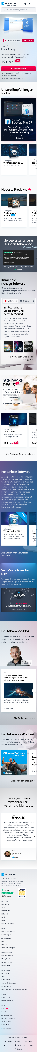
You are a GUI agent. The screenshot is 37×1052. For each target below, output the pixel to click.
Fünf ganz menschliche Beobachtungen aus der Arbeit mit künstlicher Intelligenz (16, 677)
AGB (2, 977)
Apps (3, 920)
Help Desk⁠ (4, 997)
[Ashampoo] (9, 874)
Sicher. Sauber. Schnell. (11, 166)
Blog (18, 1041)
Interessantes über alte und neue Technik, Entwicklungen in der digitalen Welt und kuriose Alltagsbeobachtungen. (17, 639)
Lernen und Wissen (7, 924)
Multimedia (5, 904)
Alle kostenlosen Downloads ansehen (14, 554)
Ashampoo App (6, 1015)
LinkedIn (19, 1049)
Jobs (2, 941)
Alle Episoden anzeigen (22, 780)
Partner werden (6, 962)
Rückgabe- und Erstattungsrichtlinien (14, 989)
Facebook (28, 1041)
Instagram (29, 1045)
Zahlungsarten (6, 986)
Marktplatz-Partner (7, 959)
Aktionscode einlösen (8, 1018)
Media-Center (6, 965)
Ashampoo (6, 1028)
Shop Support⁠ (6, 1001)
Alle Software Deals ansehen (19, 454)
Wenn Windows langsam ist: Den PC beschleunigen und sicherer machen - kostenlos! (14, 536)
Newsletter (5, 1025)
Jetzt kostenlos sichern (17, 609)
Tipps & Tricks (6, 1021)
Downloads (5, 1012)
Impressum (5, 973)
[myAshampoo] (25, 4)
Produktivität (5, 911)
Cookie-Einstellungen (8, 983)
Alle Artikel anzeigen (23, 718)
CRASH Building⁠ (7, 948)
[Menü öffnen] (34, 4)
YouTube (9, 1045)
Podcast (9, 1041)
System (3, 907)
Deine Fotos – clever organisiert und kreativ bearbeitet (13, 219)
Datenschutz (5, 980)
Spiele (3, 917)
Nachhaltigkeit (6, 935)
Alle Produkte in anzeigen (20, 358)
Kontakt (4, 944)
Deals (4, 1009)
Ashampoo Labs (6, 938)
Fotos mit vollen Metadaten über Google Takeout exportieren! (13, 437)
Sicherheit (4, 914)
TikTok (19, 1045)
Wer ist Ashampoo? (8, 932)
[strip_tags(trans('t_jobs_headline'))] (22, 893)
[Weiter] (34, 159)
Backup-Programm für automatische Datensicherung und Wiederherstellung (18, 130)
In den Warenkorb (19, 69)
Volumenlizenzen (7, 956)
